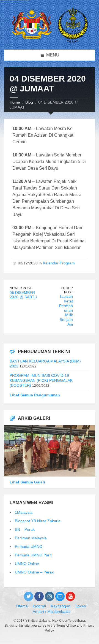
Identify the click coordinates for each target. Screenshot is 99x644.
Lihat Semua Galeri (27, 482)
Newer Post (21, 288)
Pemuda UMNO (28, 546)
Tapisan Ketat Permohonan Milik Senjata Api (66, 310)
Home (15, 102)
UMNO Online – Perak (34, 572)
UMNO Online (27, 563)
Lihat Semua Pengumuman (35, 395)
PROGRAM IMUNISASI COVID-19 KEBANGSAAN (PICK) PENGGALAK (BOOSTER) (41, 380)
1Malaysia (23, 512)
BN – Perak (25, 529)
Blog (29, 102)
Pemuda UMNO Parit (33, 555)
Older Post (67, 290)
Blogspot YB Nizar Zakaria (38, 521)
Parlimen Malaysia (31, 538)
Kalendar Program (59, 263)
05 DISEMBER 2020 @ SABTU (23, 294)
